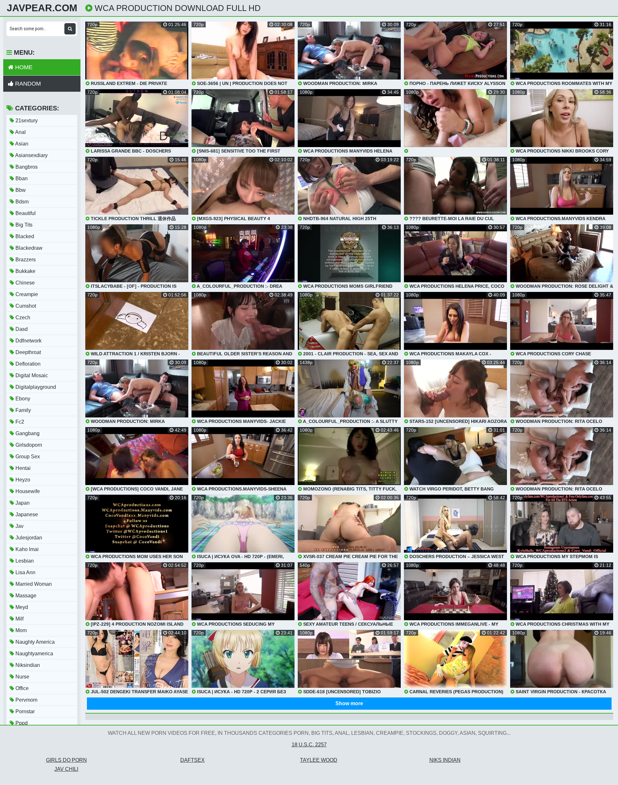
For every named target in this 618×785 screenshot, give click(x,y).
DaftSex (192, 760)
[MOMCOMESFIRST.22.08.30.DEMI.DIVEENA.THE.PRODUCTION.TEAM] (455, 121)
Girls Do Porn (66, 760)
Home (23, 67)
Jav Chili (66, 769)
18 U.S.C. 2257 (309, 744)
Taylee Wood (318, 760)
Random (27, 83)
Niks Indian (445, 760)
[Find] (70, 28)
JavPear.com (42, 8)
